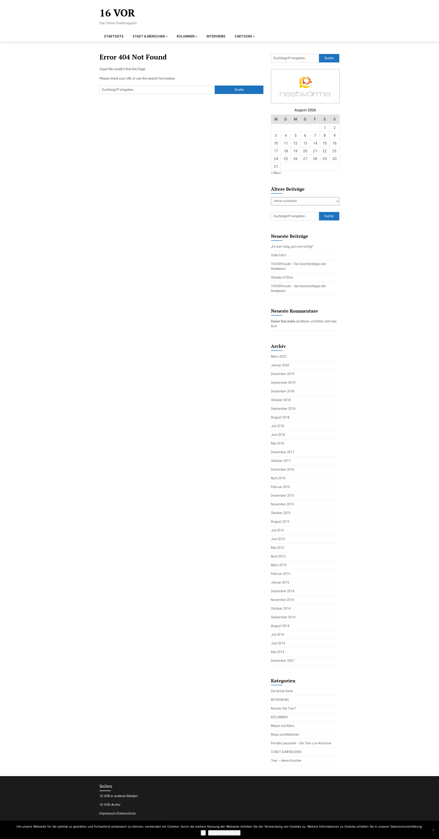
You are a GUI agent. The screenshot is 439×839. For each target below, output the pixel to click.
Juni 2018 (278, 435)
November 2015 (282, 504)
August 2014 (280, 626)
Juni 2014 (278, 643)
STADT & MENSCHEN (149, 36)
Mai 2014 (277, 652)
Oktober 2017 (281, 461)
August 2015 (280, 521)
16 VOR (117, 12)
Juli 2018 (277, 426)
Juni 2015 (278, 539)
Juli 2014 (277, 634)
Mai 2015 (277, 548)
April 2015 (278, 556)
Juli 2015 (277, 530)
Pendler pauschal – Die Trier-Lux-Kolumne (301, 743)
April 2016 (278, 478)
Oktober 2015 (281, 513)
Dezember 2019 (282, 374)
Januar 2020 (280, 365)
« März (276, 173)
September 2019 (283, 382)
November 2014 (282, 600)
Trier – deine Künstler (286, 760)
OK (203, 833)
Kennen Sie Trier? (283, 708)
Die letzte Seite (282, 691)
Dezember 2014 (282, 591)
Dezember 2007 (282, 660)
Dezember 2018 (282, 391)
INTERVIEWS (215, 36)
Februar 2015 (280, 574)
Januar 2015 (280, 582)
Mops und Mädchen (285, 734)
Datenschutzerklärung (224, 833)
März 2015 (278, 565)
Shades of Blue (282, 277)
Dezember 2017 (282, 452)
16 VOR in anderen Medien (118, 796)
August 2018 (280, 417)
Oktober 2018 (281, 400)
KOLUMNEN (186, 36)
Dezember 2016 (282, 469)
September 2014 (283, 617)
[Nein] (433, 830)
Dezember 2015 (282, 495)
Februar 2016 (280, 487)
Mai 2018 (277, 443)
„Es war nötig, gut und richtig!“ (292, 246)
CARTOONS (243, 36)
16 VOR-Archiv (109, 805)
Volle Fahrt (278, 255)
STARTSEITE (113, 36)
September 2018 (283, 408)
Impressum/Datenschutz (117, 813)
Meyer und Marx (282, 726)
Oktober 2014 (281, 608)
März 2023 (278, 356)
